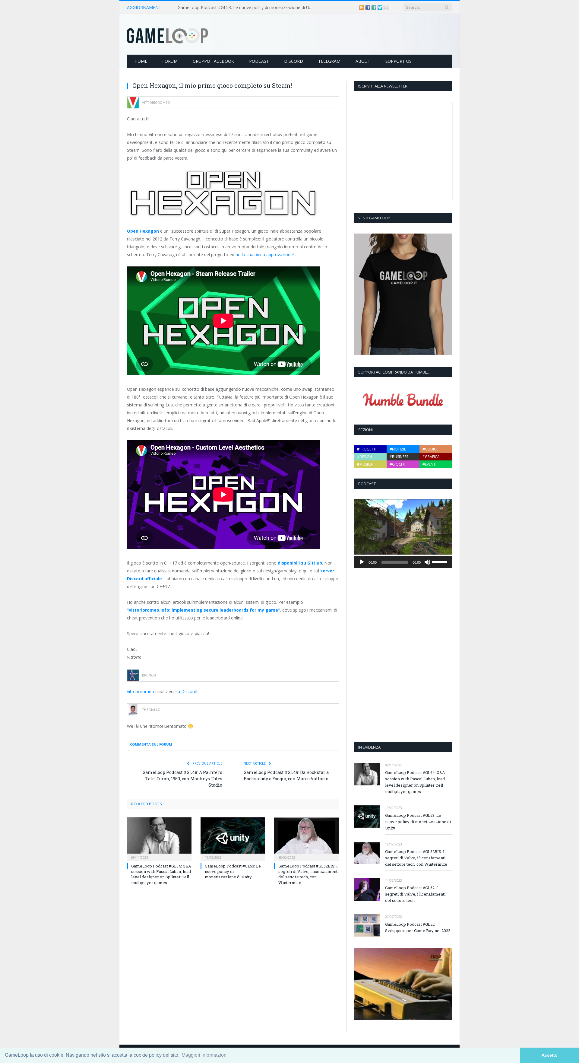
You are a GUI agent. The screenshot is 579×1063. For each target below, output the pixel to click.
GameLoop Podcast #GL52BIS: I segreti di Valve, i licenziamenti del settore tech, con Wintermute (308, 874)
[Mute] (427, 562)
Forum (170, 61)
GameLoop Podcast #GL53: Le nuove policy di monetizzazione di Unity (247, 7)
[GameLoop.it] (167, 34)
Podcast (259, 61)
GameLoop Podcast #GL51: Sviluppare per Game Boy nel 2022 (417, 927)
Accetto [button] (550, 1055)
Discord (293, 61)
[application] (403, 562)
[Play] (362, 562)
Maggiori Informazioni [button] (205, 1055)
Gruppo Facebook (213, 61)
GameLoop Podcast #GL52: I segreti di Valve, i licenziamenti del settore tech (415, 894)
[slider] (440, 561)
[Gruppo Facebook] (375, 7)
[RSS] (362, 7)
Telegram (329, 61)
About (363, 61)
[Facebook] (368, 7)
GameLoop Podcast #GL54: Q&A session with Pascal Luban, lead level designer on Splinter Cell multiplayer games (161, 874)
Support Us (398, 61)
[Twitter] (381, 7)
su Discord (186, 691)
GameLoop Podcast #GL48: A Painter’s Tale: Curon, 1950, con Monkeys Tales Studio (182, 778)
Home (140, 61)
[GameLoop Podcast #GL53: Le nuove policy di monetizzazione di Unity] (233, 838)
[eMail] (386, 7)
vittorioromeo (140, 691)
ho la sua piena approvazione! (265, 254)
